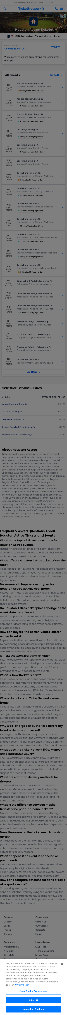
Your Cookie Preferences (33, 991)
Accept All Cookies (33, 1009)
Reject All (33, 1000)
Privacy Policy (21, 984)
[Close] (62, 963)
